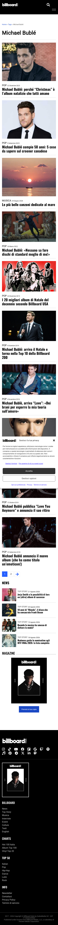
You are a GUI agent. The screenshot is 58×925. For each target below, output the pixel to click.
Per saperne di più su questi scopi (31, 463)
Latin (4, 877)
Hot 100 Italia (8, 844)
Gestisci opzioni (29, 478)
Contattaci (7, 896)
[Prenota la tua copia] (29, 681)
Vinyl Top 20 (8, 851)
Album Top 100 (9, 848)
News (4, 808)
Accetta (29, 471)
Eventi (5, 822)
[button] (54, 440)
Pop (4, 85)
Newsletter (7, 893)
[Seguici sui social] (3, 749)
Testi (4, 828)
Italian (5, 864)
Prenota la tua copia (29, 709)
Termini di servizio (10, 903)
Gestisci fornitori (11, 463)
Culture (5, 825)
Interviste (6, 818)
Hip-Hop (6, 870)
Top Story (22, 591)
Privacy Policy (8, 899)
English (5, 831)
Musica (6, 200)
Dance (5, 874)
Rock (4, 880)
